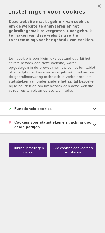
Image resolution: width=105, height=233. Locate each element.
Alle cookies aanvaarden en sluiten (73, 150)
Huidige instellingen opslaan (28, 150)
